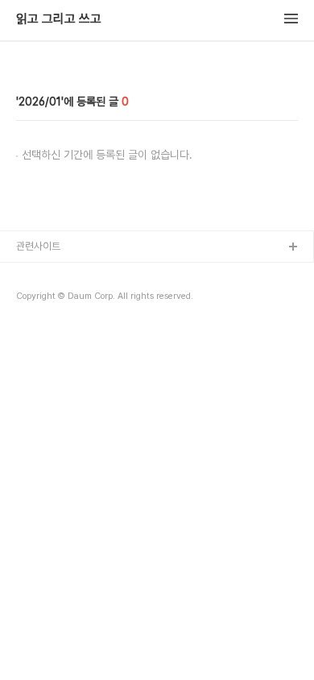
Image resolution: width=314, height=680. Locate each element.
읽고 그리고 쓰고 (58, 19)
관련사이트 (38, 246)
